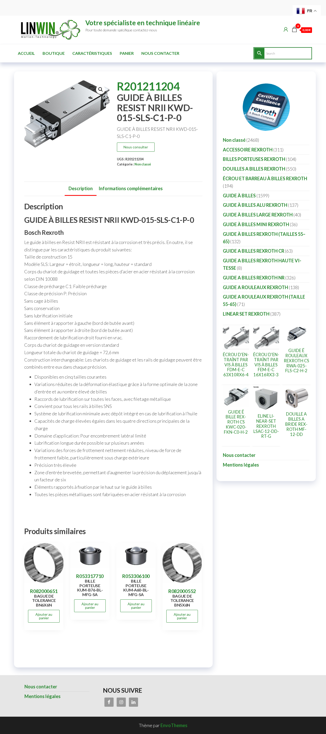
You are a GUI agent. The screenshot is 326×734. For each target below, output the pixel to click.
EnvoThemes (173, 725)
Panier (127, 53)
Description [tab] (81, 188)
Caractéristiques (92, 53)
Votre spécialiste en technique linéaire (142, 23)
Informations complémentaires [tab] (131, 188)
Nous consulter (136, 147)
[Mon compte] (285, 29)
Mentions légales (241, 465)
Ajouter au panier (43, 616)
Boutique (54, 53)
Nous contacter (160, 53)
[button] (100, 89)
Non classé (142, 164)
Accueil (26, 53)
